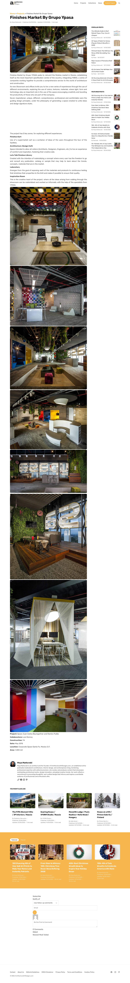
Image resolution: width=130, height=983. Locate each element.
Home (12, 14)
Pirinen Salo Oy (103, 821)
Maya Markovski (16, 22)
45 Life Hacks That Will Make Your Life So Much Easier (101, 70)
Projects (20, 14)
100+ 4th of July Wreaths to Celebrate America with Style (100, 126)
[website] (18, 780)
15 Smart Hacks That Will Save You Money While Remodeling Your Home (102, 53)
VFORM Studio (46, 818)
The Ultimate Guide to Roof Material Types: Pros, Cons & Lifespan (100, 33)
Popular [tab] (23, 840)
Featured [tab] (14, 840)
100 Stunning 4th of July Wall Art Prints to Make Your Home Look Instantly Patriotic (102, 98)
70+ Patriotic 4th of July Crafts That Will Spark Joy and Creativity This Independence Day (102, 146)
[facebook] (21, 780)
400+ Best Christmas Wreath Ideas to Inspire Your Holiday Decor (100, 117)
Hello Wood (74, 821)
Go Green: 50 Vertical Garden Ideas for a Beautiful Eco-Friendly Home (102, 136)
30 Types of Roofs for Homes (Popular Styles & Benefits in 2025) (100, 43)
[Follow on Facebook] (111, 972)
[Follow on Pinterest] (27, 780)
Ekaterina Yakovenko (20, 818)
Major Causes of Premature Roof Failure (101, 62)
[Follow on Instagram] (24, 780)
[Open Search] (119, 3)
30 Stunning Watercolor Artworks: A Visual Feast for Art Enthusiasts (102, 79)
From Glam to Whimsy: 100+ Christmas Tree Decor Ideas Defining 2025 (100, 107)
